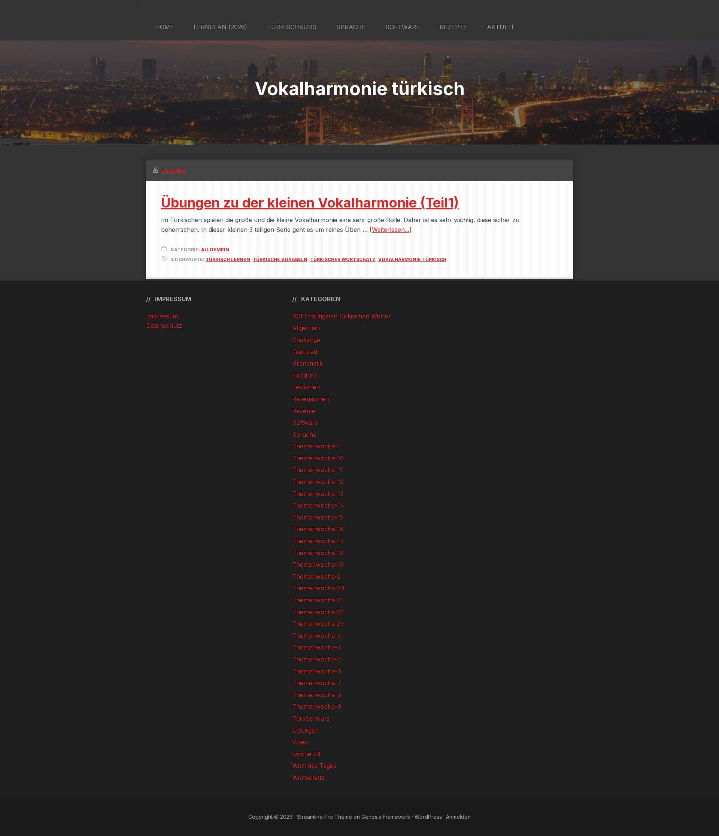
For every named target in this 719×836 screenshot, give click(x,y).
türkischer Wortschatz (343, 259)
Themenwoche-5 (316, 659)
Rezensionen (310, 399)
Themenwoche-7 (316, 683)
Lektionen (306, 387)
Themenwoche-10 (318, 458)
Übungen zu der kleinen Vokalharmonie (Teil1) (310, 202)
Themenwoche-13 (317, 493)
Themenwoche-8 (316, 695)
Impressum (162, 316)
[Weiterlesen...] (391, 229)
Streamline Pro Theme (324, 817)
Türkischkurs (311, 718)
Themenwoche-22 (318, 612)
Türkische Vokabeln (280, 259)
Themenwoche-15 (317, 517)
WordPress (428, 817)
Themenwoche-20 (318, 588)
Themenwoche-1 (316, 446)
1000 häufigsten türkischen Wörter (341, 316)
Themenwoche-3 (316, 635)
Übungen (305, 730)
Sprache (304, 434)
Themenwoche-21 (317, 600)
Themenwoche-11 (317, 469)
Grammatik (307, 363)
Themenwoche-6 (316, 671)
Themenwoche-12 (317, 481)
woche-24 (306, 754)
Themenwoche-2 (316, 576)
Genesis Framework (385, 817)
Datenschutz (164, 325)
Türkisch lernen (228, 259)
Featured (304, 351)
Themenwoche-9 (316, 706)
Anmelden (458, 817)
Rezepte (303, 411)
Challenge (306, 339)
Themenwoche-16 (318, 529)
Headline (304, 375)
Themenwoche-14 (318, 505)
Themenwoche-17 (318, 541)
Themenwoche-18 (318, 553)
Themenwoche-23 (318, 623)
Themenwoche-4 (317, 647)
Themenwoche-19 (318, 564)
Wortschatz (308, 777)
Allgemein (215, 249)
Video (300, 742)
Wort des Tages (314, 765)
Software (305, 422)
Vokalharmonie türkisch (412, 259)
